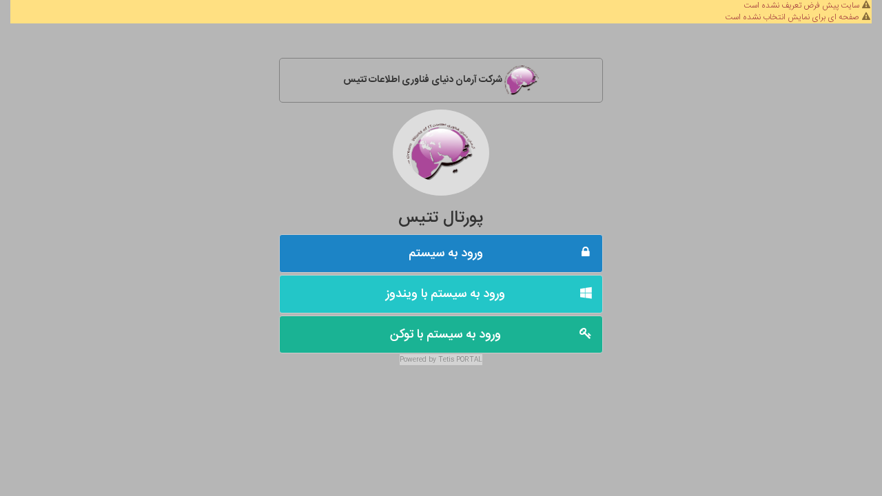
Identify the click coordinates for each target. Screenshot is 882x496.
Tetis (446, 359)
